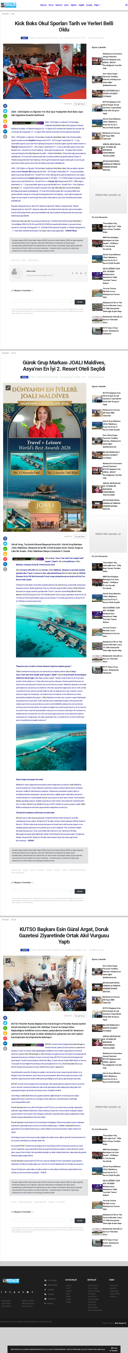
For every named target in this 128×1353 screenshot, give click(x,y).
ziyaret (79, 1048)
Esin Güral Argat (76, 1044)
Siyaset (58, 5)
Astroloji (113, 1296)
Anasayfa (5, 14)
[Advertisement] (19, 1339)
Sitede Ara (114, 1285)
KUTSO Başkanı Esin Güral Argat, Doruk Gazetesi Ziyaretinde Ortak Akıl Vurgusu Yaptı (112, 108)
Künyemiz (52, 1299)
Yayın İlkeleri (6, 1303)
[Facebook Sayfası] (2, 1292)
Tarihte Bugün (93, 1299)
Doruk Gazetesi (69, 1064)
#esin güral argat (17, 873)
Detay (115, 1348)
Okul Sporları (34, 153)
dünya (18, 801)
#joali (32, 870)
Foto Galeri (52, 1280)
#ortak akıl (61, 1202)
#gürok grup (16, 870)
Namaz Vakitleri (94, 1291)
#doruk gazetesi (40, 1202)
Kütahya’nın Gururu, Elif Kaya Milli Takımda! (111, 136)
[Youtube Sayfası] (15, 1292)
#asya (64, 870)
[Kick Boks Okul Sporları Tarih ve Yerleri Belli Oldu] (44, 71)
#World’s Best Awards (77, 870)
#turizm (57, 870)
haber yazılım (88, 1322)
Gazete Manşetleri (95, 1310)
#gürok (25, 870)
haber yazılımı (57, 1322)
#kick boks (15, 260)
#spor (23, 260)
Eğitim (74, 5)
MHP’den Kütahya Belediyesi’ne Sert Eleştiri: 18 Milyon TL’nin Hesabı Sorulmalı (111, 243)
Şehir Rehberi (93, 1307)
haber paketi (68, 1322)
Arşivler (51, 1294)
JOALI (77, 561)
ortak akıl (25, 1096)
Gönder (80, 302)
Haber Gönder (27, 1306)
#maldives (40, 870)
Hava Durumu (93, 1285)
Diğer (97, 5)
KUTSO (48, 1044)
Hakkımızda (5, 1301)
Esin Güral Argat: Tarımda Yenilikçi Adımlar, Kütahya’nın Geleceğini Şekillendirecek (112, 79)
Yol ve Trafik (93, 1288)
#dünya (49, 870)
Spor (66, 5)
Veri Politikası (6, 1306)
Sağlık (81, 5)
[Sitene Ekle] (33, 1292)
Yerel (50, 5)
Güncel (43, 5)
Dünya (13, 353)
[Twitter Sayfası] (6, 1292)
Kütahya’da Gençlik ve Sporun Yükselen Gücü (112, 320)
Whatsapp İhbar (28, 1303)
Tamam (114, 1351)
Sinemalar (92, 1302)
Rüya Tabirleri (115, 1294)
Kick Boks (58, 125)
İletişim (50, 1303)
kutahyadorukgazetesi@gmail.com (39, 275)
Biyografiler (114, 1291)
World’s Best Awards (70, 573)
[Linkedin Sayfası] (20, 1292)
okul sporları (25, 221)
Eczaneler (92, 1294)
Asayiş (89, 5)
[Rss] (24, 1292)
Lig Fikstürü (92, 1296)
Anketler (113, 1288)
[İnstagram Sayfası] (11, 1292)
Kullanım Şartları (28, 1301)
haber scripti (77, 1322)
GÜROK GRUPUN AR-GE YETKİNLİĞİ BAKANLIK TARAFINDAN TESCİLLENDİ (112, 150)
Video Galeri (52, 1285)
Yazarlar (50, 1290)
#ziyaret (51, 1202)
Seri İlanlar (92, 1305)
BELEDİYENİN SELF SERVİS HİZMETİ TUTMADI (111, 94)
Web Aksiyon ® (120, 1323)
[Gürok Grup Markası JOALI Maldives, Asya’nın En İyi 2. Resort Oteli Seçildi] (44, 457)
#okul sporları (33, 260)
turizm (39, 570)
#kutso (14, 1202)
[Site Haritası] (29, 1292)
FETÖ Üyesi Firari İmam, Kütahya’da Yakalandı (111, 331)
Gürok (47, 558)
